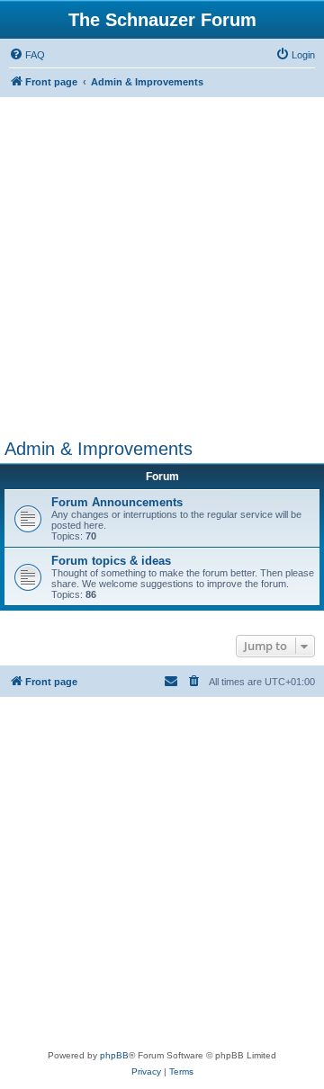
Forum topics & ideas (111, 560)
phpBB (114, 1055)
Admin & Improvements (98, 449)
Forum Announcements (117, 502)
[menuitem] (27, 55)
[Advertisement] (162, 268)
